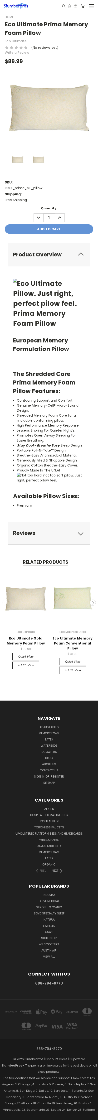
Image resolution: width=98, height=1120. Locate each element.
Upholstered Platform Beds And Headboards (49, 834)
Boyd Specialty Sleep (49, 913)
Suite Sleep (49, 938)
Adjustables (49, 727)
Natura (49, 920)
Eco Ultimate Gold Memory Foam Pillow (26, 641)
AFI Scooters (49, 944)
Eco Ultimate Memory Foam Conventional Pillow (73, 643)
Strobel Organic (49, 907)
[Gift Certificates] (75, 6)
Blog (49, 758)
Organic (49, 864)
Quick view (25, 656)
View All (49, 957)
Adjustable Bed (49, 846)
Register (57, 776)
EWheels (49, 926)
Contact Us (49, 770)
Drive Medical (49, 901)
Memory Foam (49, 733)
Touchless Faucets (49, 827)
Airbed (49, 809)
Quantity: (49, 208)
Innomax (49, 895)
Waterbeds (49, 746)
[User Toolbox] (69, 6)
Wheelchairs (49, 840)
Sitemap (49, 783)
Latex (49, 739)
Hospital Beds (49, 821)
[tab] (49, 254)
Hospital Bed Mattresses (49, 815)
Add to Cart (26, 665)
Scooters (49, 752)
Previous (5, 603)
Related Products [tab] (45, 562)
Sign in (39, 776)
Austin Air (49, 950)
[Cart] (82, 6)
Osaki (49, 932)
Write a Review (17, 52)
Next (93, 603)
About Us (49, 764)
